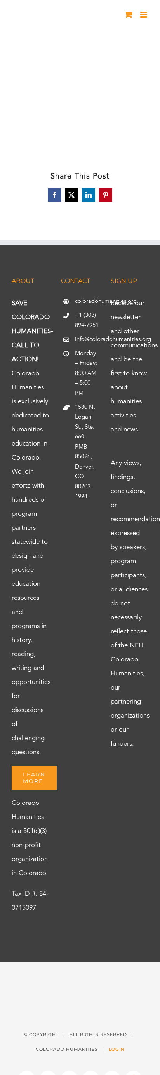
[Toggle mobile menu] (144, 15)
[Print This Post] (80, 976)
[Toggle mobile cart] (128, 15)
